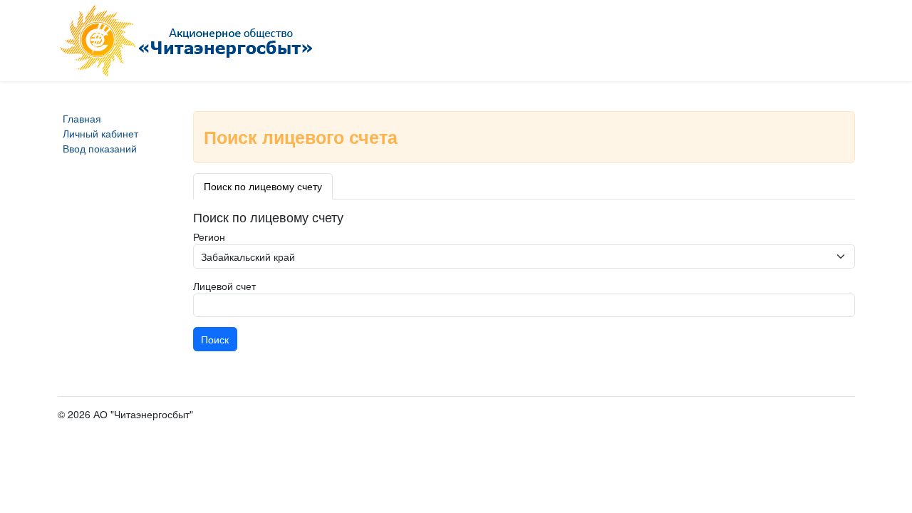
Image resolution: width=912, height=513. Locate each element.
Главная (82, 118)
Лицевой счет (224, 286)
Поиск (215, 339)
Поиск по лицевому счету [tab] (263, 186)
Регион (209, 236)
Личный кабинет (100, 133)
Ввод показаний (100, 148)
